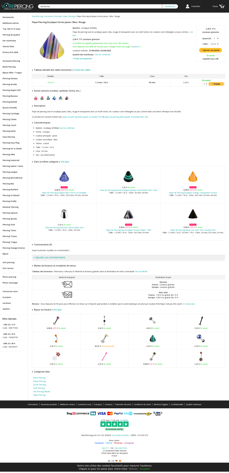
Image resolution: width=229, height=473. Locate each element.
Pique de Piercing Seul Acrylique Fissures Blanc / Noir (128, 230)
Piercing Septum (10, 213)
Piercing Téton (9, 230)
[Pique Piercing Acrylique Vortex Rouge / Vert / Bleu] (42, 100)
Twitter (108, 443)
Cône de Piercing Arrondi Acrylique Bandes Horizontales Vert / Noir (128, 190)
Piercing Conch (9, 125)
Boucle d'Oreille (10, 107)
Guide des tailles (82, 69)
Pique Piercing (39, 395)
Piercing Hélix (9, 154)
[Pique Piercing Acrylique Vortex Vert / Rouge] (61, 100)
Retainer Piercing (10, 207)
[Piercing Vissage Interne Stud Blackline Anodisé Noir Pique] (200, 325)
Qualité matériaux (193, 404)
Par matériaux (9, 40)
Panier (215, 6)
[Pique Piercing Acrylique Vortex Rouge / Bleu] (67, 100)
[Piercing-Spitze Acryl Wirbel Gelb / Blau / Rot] (116, 461)
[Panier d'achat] (222, 8)
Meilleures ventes (11, 23)
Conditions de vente (142, 404)
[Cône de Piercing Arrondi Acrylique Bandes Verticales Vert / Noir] (152, 343)
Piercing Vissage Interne (14, 248)
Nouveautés (8, 17)
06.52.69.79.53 (121, 448)
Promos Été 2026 (10, 52)
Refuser (133, 468)
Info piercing (8, 262)
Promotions (33, 404)
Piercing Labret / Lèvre (13, 166)
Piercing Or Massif (11, 195)
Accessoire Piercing (11, 61)
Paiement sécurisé (123, 404)
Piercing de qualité (11, 34)
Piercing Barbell (10, 102)
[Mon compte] (187, 8)
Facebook (99, 443)
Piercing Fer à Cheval (12, 148)
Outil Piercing (39, 388)
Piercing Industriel (11, 160)
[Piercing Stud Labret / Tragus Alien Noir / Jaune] (152, 361)
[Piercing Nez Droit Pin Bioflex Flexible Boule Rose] (104, 361)
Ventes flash (8, 46)
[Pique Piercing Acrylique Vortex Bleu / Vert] (54, 100)
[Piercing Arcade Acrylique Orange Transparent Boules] (56, 343)
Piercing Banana (10, 96)
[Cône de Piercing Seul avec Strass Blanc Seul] (64, 222)
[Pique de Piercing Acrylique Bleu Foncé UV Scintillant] (64, 184)
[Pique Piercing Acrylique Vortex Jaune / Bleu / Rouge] (52, 65)
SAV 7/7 (105, 448)
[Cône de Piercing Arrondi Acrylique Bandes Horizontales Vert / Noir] (128, 184)
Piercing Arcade (10, 84)
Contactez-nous (10, 291)
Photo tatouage (10, 282)
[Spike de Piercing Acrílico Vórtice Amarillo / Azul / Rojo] (120, 461)
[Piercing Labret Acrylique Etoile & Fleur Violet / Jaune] (56, 325)
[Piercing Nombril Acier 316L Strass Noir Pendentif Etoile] (104, 325)
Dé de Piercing (39, 384)
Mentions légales (161, 404)
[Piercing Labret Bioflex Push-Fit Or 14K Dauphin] (104, 343)
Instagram (129, 443)
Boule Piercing (9, 66)
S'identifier (195, 6)
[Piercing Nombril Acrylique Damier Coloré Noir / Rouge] (200, 361)
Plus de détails (141, 271)
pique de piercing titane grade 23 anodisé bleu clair (126, 117)
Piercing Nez (8, 183)
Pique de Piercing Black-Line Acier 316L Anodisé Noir (193, 230)
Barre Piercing (39, 377)
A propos (7, 297)
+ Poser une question (82, 58)
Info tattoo (8, 268)
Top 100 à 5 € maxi (11, 29)
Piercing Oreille (9, 201)
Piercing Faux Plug (11, 142)
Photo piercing (9, 277)
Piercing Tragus (10, 242)
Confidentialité (177, 404)
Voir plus (65, 161)
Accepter (145, 468)
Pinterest (118, 443)
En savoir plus (189, 304)
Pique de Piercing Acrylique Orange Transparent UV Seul (193, 192)
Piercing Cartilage (11, 113)
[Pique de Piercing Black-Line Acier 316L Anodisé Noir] (193, 222)
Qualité (6, 309)
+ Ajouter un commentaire (49, 257)
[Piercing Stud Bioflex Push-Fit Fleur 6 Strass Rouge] (56, 361)
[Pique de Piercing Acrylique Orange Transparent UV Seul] (193, 184)
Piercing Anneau (10, 78)
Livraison (7, 303)
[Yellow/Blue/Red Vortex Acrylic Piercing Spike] (109, 461)
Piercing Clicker (10, 119)
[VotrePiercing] (17, 9)
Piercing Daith (9, 131)
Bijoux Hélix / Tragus (12, 72)
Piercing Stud (9, 224)
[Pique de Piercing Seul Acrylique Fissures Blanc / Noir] (128, 222)
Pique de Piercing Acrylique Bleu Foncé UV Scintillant (64, 192)
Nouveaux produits (49, 404)
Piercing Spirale (10, 218)
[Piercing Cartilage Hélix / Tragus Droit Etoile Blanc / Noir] (152, 325)
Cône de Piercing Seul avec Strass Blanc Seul (64, 227)
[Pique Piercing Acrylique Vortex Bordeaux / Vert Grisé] (48, 100)
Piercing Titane (10, 236)
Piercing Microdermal (12, 178)
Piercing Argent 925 (12, 90)
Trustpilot (124, 420)
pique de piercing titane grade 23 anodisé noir (82, 117)
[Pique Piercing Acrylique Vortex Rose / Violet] (36, 100)
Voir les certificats (102, 54)
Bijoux (5, 254)
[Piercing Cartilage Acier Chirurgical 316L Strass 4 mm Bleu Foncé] (200, 343)
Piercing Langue (10, 172)
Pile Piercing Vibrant (41, 391)
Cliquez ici (84, 468)
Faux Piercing (9, 137)
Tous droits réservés (120, 435)
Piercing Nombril (10, 189)
